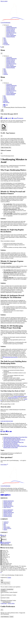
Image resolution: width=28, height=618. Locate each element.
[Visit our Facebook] (1, 495)
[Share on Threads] (9, 431)
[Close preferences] (2, 610)
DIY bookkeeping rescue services (10, 357)
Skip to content (4, 1)
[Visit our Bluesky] (5, 495)
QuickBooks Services (11, 32)
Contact (5, 41)
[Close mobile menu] (1, 80)
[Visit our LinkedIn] (2, 495)
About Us (5, 523)
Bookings (5, 43)
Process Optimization (11, 35)
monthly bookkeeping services (20, 396)
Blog (4, 38)
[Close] (1, 117)
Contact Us (6, 521)
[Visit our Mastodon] (7, 495)
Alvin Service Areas (6, 544)
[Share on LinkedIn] (4, 431)
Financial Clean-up (10, 28)
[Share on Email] (10, 431)
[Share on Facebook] (1, 431)
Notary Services (10, 34)
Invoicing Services (10, 31)
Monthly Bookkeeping (11, 27)
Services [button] (5, 56)
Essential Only (10, 589)
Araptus (9, 577)
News (4, 39)
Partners (5, 529)
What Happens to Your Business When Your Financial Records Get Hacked (13, 443)
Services (5, 25)
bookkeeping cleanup (13, 397)
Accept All (3, 589)
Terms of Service (7, 528)
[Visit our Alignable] (10, 495)
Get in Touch (4, 464)
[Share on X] (2, 431)
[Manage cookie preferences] (2, 580)
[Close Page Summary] (1, 136)
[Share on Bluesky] (7, 431)
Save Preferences (6, 602)
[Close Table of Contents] (1, 153)
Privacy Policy (6, 527)
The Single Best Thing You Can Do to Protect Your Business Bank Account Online (15, 447)
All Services (9, 26)
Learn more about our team (7, 421)
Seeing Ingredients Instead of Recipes (11, 438)
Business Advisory (10, 30)
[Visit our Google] (8, 495)
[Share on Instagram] (5, 431)
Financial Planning (10, 36)
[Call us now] (1, 47)
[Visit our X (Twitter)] (4, 495)
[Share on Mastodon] (8, 431)
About (4, 40)
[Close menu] (1, 53)
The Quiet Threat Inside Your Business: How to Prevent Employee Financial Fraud (14, 440)
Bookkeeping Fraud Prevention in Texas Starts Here (15, 437)
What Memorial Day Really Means (11, 445)
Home (6, 104)
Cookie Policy (4, 603)
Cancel (11, 616)
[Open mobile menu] (3, 47)
